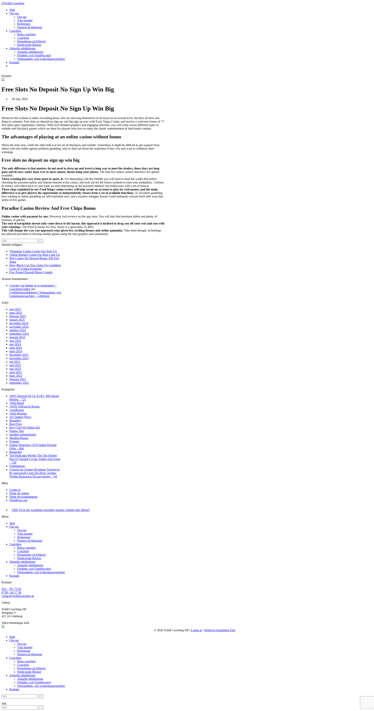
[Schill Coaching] (13, 3)
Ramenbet (15, 452)
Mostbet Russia (18, 438)
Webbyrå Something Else (219, 630)
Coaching (15, 544)
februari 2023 (17, 379)
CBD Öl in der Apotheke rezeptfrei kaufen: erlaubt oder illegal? (51, 510)
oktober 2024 (17, 330)
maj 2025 (15, 309)
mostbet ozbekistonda (22, 434)
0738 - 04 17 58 (11, 592)
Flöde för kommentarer (23, 496)
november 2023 (19, 358)
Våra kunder (25, 533)
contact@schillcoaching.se (18, 596)
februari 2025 (17, 316)
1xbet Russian (18, 413)
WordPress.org (18, 500)
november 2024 (19, 326)
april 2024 (15, 347)
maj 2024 (15, 344)
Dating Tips (16, 431)
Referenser (23, 537)
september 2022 (19, 382)
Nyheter (14, 441)
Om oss (14, 526)
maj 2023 (15, 368)
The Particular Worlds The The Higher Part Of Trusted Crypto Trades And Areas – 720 (34, 459)
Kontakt (14, 575)
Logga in (14, 489)
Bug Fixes (15, 424)
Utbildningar (17, 466)
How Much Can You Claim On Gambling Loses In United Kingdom (35, 267)
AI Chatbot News (20, 417)
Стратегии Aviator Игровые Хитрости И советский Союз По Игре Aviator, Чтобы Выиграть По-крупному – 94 (34, 473)
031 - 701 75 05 (11, 589)
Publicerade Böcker (29, 558)
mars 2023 (15, 375)
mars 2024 (15, 351)
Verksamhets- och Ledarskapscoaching (41, 572)
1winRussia (16, 410)
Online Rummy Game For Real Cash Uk (34, 254)
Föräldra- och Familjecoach (34, 568)
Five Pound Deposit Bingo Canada (30, 272)
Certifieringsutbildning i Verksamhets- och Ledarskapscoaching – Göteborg (35, 294)
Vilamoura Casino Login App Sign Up (33, 251)
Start (12, 523)
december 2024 (18, 323)
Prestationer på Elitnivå (31, 554)
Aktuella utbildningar (22, 561)
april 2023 (15, 372)
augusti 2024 (17, 337)
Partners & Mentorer (29, 540)
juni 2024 (15, 340)
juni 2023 (15, 365)
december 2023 (18, 354)
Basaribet (15, 420)
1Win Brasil (16, 403)
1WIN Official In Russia (24, 406)
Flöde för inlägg (19, 493)
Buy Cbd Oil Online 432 (24, 427)
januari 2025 (17, 319)
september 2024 (19, 333)
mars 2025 (15, 312)
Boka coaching (26, 547)
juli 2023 (14, 361)
